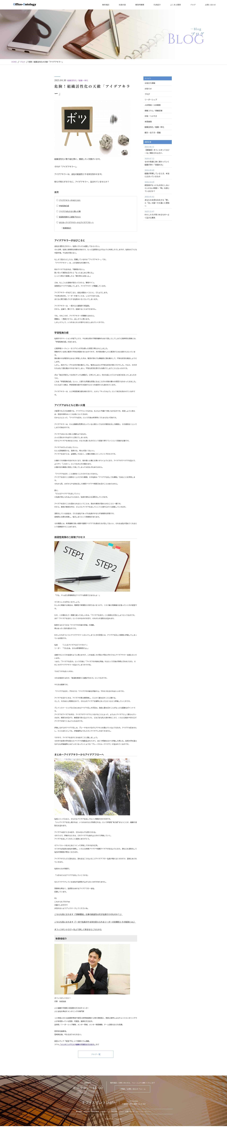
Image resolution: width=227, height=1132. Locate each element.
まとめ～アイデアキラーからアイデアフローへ (76, 222)
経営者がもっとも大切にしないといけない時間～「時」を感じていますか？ (157, 186)
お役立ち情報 (150, 83)
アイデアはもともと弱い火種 (70, 211)
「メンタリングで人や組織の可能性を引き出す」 (77, 1044)
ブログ (193, 4)
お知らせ (148, 88)
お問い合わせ (210, 4)
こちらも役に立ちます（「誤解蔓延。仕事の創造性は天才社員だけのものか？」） (88, 914)
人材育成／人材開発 (153, 105)
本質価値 (148, 121)
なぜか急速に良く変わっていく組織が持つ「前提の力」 (157, 161)
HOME (14, 61)
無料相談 (105, 4)
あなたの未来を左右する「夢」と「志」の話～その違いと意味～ (157, 201)
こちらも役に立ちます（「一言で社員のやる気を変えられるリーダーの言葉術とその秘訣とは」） (95, 921)
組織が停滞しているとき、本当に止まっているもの (157, 173)
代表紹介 (157, 4)
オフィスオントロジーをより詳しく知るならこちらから (78, 929)
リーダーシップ (151, 99)
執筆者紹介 (67, 228)
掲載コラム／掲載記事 (153, 110)
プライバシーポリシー (143, 1111)
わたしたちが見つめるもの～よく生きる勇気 (157, 214)
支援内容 (122, 4)
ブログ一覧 (95, 1054)
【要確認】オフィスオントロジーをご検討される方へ (157, 149)
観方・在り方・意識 (153, 132)
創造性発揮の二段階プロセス (70, 217)
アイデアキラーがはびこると (70, 200)
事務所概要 (139, 4)
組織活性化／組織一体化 (77, 80)
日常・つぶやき (151, 116)
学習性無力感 (64, 206)
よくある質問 (175, 4)
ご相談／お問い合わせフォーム (132, 1089)
